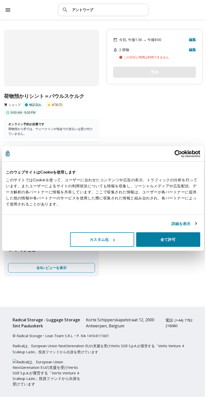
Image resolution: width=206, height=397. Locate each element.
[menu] (8, 10)
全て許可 (168, 239)
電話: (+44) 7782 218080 (178, 323)
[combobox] (108, 9)
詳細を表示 (181, 223)
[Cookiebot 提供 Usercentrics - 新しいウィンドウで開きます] (178, 153)
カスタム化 (99, 239)
